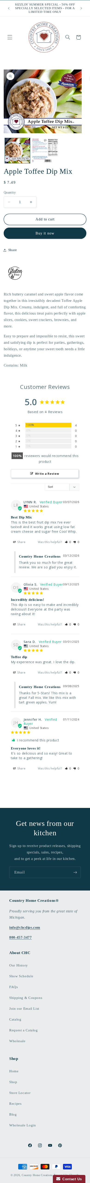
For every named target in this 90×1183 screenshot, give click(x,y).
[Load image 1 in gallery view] (17, 150)
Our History (18, 965)
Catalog (15, 1019)
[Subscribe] (75, 872)
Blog (13, 1114)
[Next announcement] (81, 8)
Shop (13, 1082)
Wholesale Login (22, 1125)
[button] (9, 37)
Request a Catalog (23, 1030)
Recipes (15, 1103)
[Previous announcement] (9, 8)
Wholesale (17, 1041)
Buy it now (45, 233)
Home (14, 1071)
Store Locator (19, 1093)
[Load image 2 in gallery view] (44, 150)
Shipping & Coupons (25, 998)
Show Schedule (21, 976)
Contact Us (71, 1179)
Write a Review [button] (47, 473)
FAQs (13, 987)
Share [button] (12, 250)
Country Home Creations (37, 1175)
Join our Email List (24, 1008)
